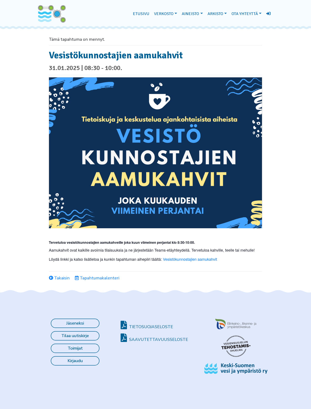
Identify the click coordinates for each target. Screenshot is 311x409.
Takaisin (61, 278)
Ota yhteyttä (244, 13)
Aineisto (190, 13)
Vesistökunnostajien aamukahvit (190, 259)
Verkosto (163, 13)
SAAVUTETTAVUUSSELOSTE (158, 339)
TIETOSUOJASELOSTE (151, 327)
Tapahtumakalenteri (99, 278)
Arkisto (215, 13)
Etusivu (141, 13)
